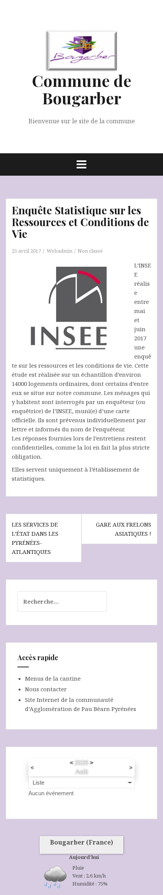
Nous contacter (46, 689)
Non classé (90, 250)
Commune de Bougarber (81, 89)
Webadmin (59, 250)
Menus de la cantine (53, 678)
